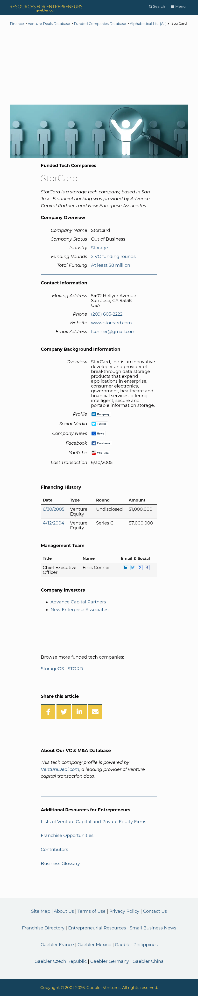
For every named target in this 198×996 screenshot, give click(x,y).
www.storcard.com (111, 322)
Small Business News (153, 928)
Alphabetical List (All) (148, 24)
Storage (99, 247)
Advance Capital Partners (78, 602)
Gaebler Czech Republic (61, 961)
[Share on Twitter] (64, 711)
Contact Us (155, 911)
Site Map (40, 911)
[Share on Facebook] (48, 711)
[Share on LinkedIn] (79, 711)
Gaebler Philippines (136, 944)
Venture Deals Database (49, 24)
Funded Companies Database (100, 24)
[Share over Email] (95, 711)
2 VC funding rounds (113, 256)
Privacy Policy (124, 911)
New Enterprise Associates (79, 609)
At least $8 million (110, 265)
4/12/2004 (53, 523)
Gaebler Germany (109, 961)
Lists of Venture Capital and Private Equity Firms (93, 821)
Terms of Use (92, 911)
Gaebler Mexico (94, 944)
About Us (64, 911)
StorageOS (52, 668)
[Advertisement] (99, 66)
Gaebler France (57, 944)
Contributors (54, 849)
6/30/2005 (53, 509)
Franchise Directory (43, 928)
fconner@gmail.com (113, 331)
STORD (75, 668)
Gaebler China (148, 961)
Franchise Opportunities (67, 835)
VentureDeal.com (60, 769)
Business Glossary (60, 863)
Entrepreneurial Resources (97, 928)
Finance (17, 24)
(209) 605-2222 (106, 314)
